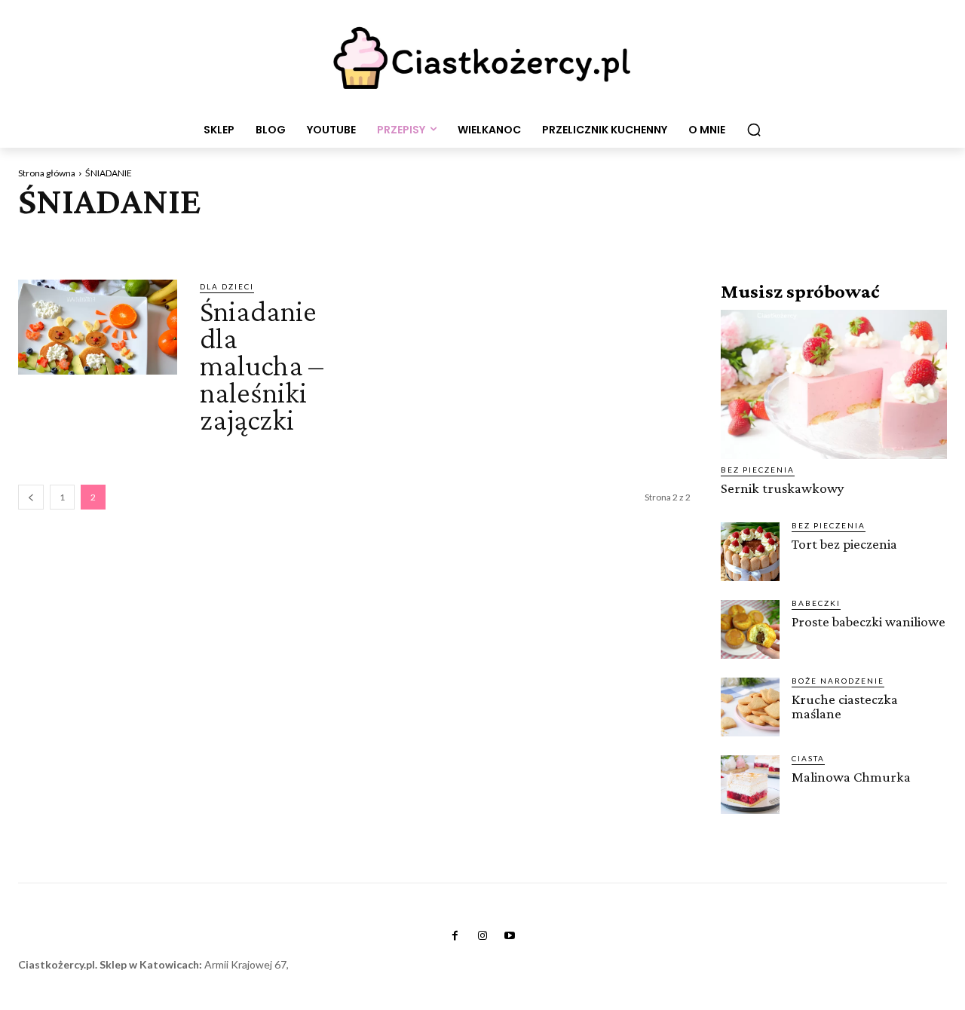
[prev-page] (31, 497)
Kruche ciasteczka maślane (845, 706)
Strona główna (46, 173)
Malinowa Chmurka (851, 777)
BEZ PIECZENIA (164, 241)
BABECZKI (46, 241)
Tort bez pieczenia (844, 544)
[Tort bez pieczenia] (750, 551)
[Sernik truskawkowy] (834, 384)
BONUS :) (235, 241)
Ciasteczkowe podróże (548, 241)
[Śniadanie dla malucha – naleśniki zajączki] (97, 327)
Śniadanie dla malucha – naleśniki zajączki (261, 365)
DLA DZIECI (696, 241)
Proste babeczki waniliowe (868, 621)
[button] (754, 130)
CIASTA (389, 241)
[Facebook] (454, 936)
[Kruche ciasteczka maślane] (750, 707)
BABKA (99, 241)
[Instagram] (482, 936)
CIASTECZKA (446, 241)
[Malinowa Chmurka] (750, 784)
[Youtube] (509, 936)
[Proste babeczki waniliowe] (750, 629)
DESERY (639, 241)
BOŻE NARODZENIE (314, 241)
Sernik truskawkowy (782, 488)
